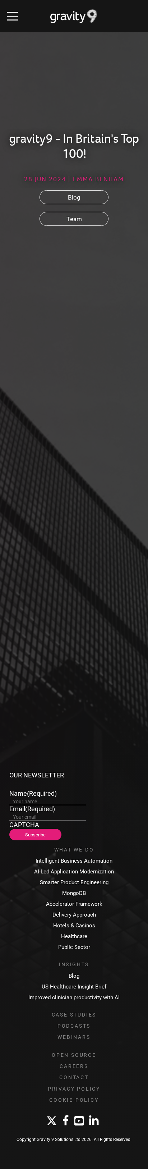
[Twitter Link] (51, 1121)
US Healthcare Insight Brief (74, 986)
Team (74, 219)
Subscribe (35, 834)
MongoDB (74, 893)
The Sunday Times (58, 379)
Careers (74, 1066)
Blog (74, 197)
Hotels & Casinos (74, 925)
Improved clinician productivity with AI (74, 997)
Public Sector (74, 947)
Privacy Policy (74, 1089)
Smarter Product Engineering (74, 882)
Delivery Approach (74, 914)
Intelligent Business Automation (74, 860)
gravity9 (15, 370)
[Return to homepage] (74, 16)
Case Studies (74, 1015)
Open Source (74, 1055)
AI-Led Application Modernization (74, 871)
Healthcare (74, 936)
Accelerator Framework (74, 904)
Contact (74, 1077)
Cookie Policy (73, 1100)
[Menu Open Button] (12, 16)
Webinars (73, 1037)
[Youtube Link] (79, 1121)
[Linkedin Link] (93, 1121)
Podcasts (74, 1026)
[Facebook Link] (66, 1121)
